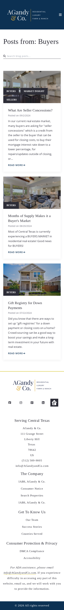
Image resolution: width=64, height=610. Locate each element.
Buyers (11, 91)
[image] (32, 193)
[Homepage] (27, 14)
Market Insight (34, 91)
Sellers (12, 100)
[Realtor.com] (54, 403)
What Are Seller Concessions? (30, 110)
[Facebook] (10, 403)
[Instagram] (21, 403)
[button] (58, 15)
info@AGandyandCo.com (20, 572)
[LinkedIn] (43, 403)
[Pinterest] (32, 403)
